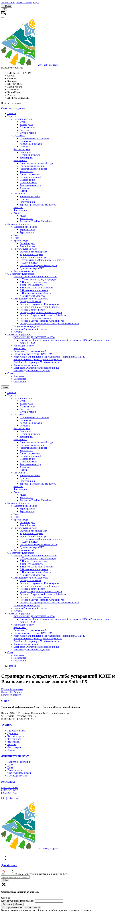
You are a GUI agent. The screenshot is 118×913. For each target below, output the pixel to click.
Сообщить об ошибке (12, 907)
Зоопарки (25, 188)
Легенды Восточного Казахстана (31, 298)
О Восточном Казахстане (20, 273)
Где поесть (19, 135)
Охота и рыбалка (28, 182)
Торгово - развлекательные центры (38, 204)
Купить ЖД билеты (11, 692)
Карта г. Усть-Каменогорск (34, 257)
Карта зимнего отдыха (31, 254)
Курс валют (20, 348)
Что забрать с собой (30, 196)
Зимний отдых (27, 246)
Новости (18, 207)
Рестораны (25, 141)
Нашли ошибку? (32, 907)
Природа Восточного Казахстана (31, 329)
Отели (23, 121)
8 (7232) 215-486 (9, 787)
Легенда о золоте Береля (32, 309)
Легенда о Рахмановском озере (36, 318)
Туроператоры (27, 229)
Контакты (19, 376)
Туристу (11, 116)
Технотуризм (26, 157)
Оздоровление (27, 179)
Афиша (17, 213)
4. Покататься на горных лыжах (36, 287)
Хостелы (24, 130)
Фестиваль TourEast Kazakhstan (36, 221)
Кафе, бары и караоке (31, 144)
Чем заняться (20, 160)
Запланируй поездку (18, 224)
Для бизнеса (20, 378)
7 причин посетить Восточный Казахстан (35, 276)
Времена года (21, 240)
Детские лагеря (28, 132)
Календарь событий (24, 271)
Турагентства (27, 232)
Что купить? (20, 193)
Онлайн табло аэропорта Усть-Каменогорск (36, 362)
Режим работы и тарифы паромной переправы (38, 359)
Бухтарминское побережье (33, 251)
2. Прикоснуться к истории (34, 282)
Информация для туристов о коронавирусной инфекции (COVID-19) (50, 356)
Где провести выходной (32, 166)
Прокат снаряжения (30, 174)
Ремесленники (27, 202)
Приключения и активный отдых (37, 163)
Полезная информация (19, 334)
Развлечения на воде (30, 185)
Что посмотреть (22, 149)
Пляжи (23, 191)
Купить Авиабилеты (12, 689)
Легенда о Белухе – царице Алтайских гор (42, 320)
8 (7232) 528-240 (9, 790)
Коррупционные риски (26, 365)
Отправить (7, 904)
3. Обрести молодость (31, 284)
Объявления (20, 381)
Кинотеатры (26, 171)
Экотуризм (25, 152)
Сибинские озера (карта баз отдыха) (38, 265)
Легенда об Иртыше (30, 301)
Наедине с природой (30, 177)
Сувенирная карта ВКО (32, 268)
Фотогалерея (20, 210)
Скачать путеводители (13, 108)
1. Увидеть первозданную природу (38, 279)
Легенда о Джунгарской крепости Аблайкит (43, 315)
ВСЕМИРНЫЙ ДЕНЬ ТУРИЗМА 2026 (34, 337)
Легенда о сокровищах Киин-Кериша (39, 304)
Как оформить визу (24, 345)
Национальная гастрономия (34, 138)
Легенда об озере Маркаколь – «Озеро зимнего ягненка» (49, 323)
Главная (11, 113)
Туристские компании (25, 226)
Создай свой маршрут (27, 2)
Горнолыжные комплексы (33, 168)
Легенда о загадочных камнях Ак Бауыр (41, 312)
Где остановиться (23, 119)
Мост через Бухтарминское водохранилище (36, 367)
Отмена (18, 904)
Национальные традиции (27, 326)
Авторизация (8, 2)
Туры (16, 235)
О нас (10, 373)
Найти (5, 880)
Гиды (16, 238)
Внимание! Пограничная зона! (30, 351)
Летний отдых (27, 243)
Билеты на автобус (11, 695)
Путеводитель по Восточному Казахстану (42, 260)
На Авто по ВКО (29, 262)
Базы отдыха (26, 124)
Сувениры (25, 199)
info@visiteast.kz (9, 798)
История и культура (30, 155)
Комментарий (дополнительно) (17, 900)
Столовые (25, 146)
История (18, 331)
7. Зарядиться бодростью (32, 296)
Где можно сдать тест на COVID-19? (33, 354)
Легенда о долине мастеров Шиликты (39, 307)
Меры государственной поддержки (32, 370)
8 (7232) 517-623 (9, 793)
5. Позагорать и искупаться (34, 290)
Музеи (23, 215)
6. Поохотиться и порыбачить (35, 293)
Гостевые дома (27, 127)
